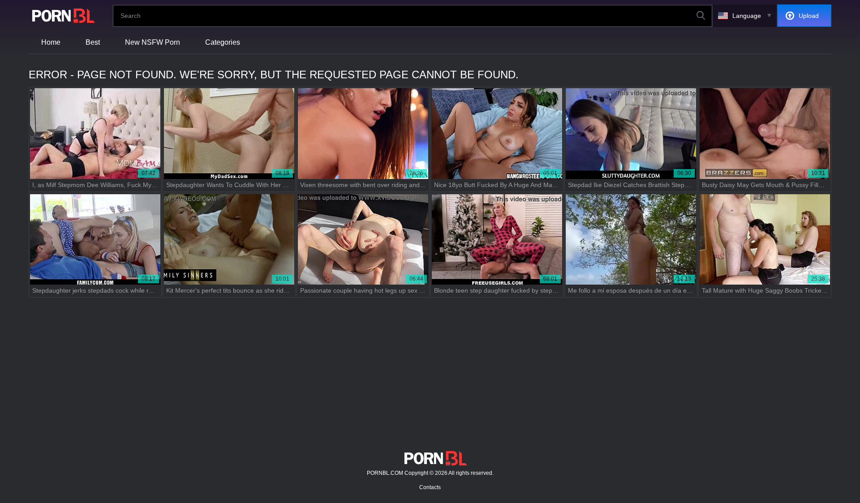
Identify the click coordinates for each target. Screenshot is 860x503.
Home (50, 42)
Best (93, 42)
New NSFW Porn (152, 42)
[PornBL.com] (62, 16)
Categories (222, 42)
